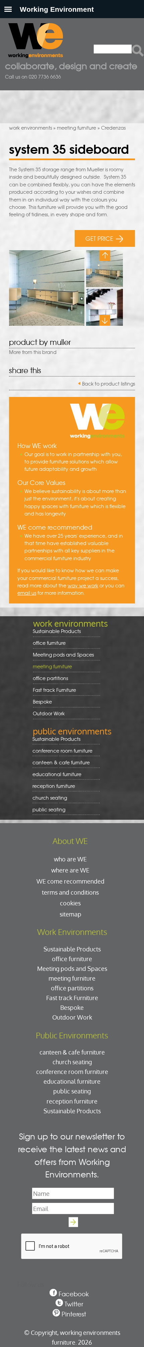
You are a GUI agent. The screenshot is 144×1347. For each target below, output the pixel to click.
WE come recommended (70, 881)
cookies (70, 903)
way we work (83, 585)
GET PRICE (99, 238)
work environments (30, 127)
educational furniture (54, 774)
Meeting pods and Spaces (61, 654)
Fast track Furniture (54, 689)
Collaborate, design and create (71, 65)
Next (104, 320)
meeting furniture (76, 127)
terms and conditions (70, 892)
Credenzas (113, 127)
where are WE (70, 870)
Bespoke (42, 701)
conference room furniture (60, 750)
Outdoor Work (49, 713)
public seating (46, 809)
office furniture (47, 642)
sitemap (70, 914)
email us (26, 592)
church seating (49, 797)
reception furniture (51, 786)
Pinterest (74, 1313)
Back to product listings (108, 383)
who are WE (70, 859)
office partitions (48, 678)
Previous (104, 255)
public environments (72, 730)
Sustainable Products (57, 631)
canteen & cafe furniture (59, 762)
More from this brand (33, 352)
